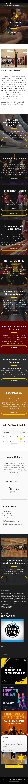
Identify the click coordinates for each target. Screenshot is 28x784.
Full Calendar (14, 444)
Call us (2, 1)
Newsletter (7, 1)
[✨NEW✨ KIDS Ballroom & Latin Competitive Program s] (14, 698)
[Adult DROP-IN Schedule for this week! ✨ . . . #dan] (14, 671)
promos (13, 744)
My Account (22, 432)
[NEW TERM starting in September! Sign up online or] (14, 724)
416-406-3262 (7, 607)
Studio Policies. (15, 781)
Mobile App (19, 1)
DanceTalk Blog (13, 1)
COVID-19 (3, 3)
